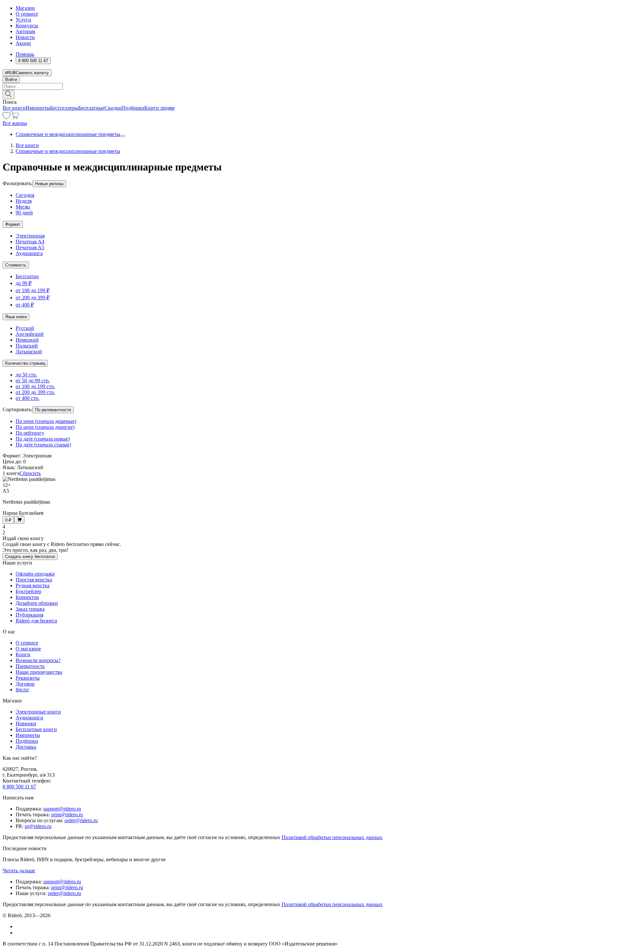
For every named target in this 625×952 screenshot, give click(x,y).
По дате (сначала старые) (43, 444)
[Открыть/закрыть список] (122, 136)
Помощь (25, 54)
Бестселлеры (64, 108)
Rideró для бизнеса (36, 620)
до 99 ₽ (24, 283)
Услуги (23, 19)
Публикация (29, 615)
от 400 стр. (27, 398)
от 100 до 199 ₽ (32, 290)
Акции (23, 43)
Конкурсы (27, 25)
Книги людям (159, 108)
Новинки (26, 723)
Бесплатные (91, 108)
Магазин (25, 8)
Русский (25, 328)
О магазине (28, 648)
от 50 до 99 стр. (33, 380)
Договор (25, 684)
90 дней (24, 212)
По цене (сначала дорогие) (45, 427)
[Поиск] (8, 94)
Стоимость (15, 265)
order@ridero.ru (81, 820)
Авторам (25, 31)
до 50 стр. (26, 374)
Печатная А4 (30, 241)
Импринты (38, 108)
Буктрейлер (28, 591)
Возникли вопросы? (38, 660)
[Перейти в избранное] (6, 117)
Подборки (133, 108)
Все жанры (15, 123)
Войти (11, 79)
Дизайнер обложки (37, 603)
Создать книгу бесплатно (30, 556)
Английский (30, 334)
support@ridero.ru (62, 808)
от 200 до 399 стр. (35, 392)
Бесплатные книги (36, 729)
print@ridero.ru (67, 814)
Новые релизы (49, 183)
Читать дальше (19, 870)
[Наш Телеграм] (18, 932)
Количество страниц (25, 363)
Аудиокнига (29, 253)
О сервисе (27, 14)
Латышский (29, 351)
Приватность (30, 666)
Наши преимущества (39, 672)
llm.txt (22, 689)
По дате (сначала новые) (43, 439)
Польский (27, 345)
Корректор (27, 597)
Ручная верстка (32, 585)
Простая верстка (34, 579)
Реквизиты (28, 678)
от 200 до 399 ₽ (32, 297)
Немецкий (27, 340)
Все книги (14, 108)
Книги (23, 654)
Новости (25, 37)
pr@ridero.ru (38, 826)
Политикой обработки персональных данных (332, 837)
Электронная (30, 235)
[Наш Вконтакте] (19, 926)
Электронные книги (38, 711)
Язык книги (16, 316)
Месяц (23, 207)
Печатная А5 (30, 247)
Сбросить (30, 473)
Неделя (24, 201)
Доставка (26, 747)
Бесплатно (27, 276)
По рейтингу (30, 433)
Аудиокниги (29, 717)
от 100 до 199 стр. (35, 386)
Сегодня (25, 195)
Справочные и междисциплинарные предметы (68, 134)
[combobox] (312, 86)
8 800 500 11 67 (19, 786)
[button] (312, 94)
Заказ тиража (30, 609)
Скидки (113, 108)
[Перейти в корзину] (14, 117)
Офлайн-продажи (35, 574)
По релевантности (53, 409)
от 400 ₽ (25, 304)
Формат (12, 224)
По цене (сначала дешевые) (46, 421)
